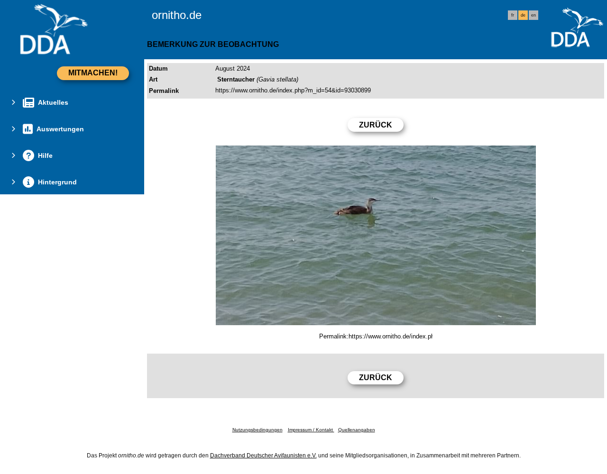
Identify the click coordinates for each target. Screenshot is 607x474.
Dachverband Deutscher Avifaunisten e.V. (263, 455)
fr (512, 15)
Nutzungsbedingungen (257, 429)
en (533, 15)
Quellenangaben (356, 429)
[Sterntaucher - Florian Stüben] (376, 235)
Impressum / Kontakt (311, 429)
